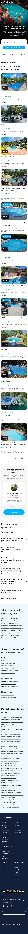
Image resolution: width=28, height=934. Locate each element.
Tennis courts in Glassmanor (8, 684)
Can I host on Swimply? (9, 599)
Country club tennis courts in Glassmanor (11, 749)
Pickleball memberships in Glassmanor (11, 785)
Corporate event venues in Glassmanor (11, 741)
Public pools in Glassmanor (8, 673)
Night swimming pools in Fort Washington (12, 625)
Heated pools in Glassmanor (8, 668)
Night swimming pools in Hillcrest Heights (12, 628)
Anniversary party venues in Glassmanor (11, 717)
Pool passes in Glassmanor (8, 790)
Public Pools (5, 858)
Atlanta (16, 872)
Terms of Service (6, 918)
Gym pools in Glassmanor (8, 771)
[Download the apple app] (7, 891)
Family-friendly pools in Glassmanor (10, 766)
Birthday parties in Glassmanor (9, 732)
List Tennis (17, 827)
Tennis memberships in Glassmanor (10, 805)
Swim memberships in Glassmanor (10, 800)
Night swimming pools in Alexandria (10, 618)
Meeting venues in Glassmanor (9, 775)
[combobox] (14, 43)
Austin (16, 874)
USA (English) (6, 912)
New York (17, 867)
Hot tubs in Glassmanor (7, 665)
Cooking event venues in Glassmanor (10, 739)
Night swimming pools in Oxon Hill (10, 633)
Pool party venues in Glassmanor (9, 788)
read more (3, 102)
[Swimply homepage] (14, 2)
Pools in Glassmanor (6, 661)
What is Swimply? (7, 532)
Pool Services (5, 844)
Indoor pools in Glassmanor (8, 663)
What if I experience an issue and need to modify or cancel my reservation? (12, 560)
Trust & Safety (5, 851)
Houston (17, 877)
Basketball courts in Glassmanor (9, 686)
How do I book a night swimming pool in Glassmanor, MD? (12, 549)
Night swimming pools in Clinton (9, 623)
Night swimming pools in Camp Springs (11, 621)
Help (3, 848)
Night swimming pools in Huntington (10, 630)
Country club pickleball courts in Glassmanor (12, 744)
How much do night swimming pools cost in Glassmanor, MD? (12, 540)
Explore (4, 856)
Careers (4, 825)
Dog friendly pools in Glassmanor (10, 761)
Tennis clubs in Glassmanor (8, 802)
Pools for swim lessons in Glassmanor (11, 792)
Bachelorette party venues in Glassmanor (12, 722)
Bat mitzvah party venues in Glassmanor (11, 729)
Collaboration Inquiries (7, 853)
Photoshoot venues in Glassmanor (10, 780)
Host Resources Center (20, 835)
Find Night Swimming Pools (14, 47)
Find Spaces (14, 512)
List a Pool (17, 825)
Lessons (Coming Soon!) (7, 846)
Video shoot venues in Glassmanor (10, 807)
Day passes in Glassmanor (8, 756)
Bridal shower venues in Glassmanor (10, 734)
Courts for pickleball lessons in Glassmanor (12, 751)
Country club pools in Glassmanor (10, 746)
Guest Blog (4, 835)
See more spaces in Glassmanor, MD (14, 459)
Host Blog (4, 837)
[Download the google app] (18, 891)
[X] (7, 906)
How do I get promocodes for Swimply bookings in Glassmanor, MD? (11, 581)
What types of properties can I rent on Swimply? (12, 591)
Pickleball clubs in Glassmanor (9, 783)
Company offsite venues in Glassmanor (11, 736)
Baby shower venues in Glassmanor (10, 719)
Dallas (16, 879)
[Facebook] (3, 906)
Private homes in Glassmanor (8, 697)
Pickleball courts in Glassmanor (9, 681)
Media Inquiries (5, 830)
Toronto (16, 882)
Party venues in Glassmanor (8, 778)
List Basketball (18, 832)
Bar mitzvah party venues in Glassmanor (11, 727)
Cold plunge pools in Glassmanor (9, 670)
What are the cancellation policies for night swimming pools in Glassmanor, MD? (11, 571)
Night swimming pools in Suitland (10, 635)
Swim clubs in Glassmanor (8, 797)
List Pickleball (18, 830)
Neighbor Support (6, 865)
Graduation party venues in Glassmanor (11, 768)
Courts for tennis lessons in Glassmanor (11, 753)
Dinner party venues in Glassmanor (10, 758)
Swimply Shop (5, 827)
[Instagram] (11, 906)
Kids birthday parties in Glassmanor (10, 773)
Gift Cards (4, 832)
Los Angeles (17, 865)
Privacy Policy (5, 921)
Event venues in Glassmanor (8, 763)
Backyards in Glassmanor (7, 695)
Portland (17, 870)
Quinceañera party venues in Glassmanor (12, 795)
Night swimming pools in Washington (11, 638)
